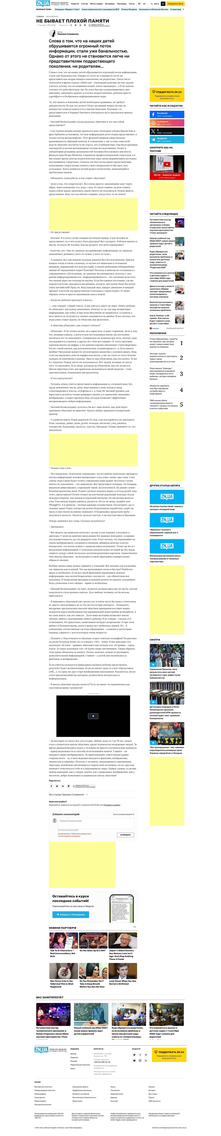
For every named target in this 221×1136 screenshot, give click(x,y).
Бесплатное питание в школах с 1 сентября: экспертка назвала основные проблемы (161, 306)
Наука (112, 1087)
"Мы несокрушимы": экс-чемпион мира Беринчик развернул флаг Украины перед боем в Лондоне (167, 750)
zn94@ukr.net (99, 1068)
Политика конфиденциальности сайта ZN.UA (169, 1128)
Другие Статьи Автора (165, 485)
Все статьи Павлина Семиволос (66, 794)
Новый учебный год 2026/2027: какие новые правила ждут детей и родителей (162, 242)
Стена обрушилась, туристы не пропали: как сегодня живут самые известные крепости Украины (164, 343)
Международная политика (45, 1090)
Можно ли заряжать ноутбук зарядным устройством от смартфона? (159, 389)
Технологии (115, 1090)
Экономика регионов (43, 1105)
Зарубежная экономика (82, 1090)
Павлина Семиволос (68, 34)
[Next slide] (183, 9)
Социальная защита (80, 1087)
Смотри (155, 639)
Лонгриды (121, 4)
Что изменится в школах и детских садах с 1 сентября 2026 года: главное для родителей (162, 277)
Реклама (73, 1061)
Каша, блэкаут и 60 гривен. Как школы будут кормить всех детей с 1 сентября (160, 319)
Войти (156, 4)
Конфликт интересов (81, 1094)
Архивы (73, 1054)
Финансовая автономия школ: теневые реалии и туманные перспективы (165, 559)
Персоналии (77, 1101)
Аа (163, 4)
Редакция (74, 1057)
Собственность (154, 1101)
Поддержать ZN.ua (175, 4)
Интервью (110, 4)
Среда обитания (116, 1094)
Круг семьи (152, 1094)
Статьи (84, 4)
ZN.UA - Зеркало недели (167, 175)
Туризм (151, 1097)
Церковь (113, 1097)
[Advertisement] (93, 214)
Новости (75, 4)
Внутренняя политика (43, 1087)
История (151, 1090)
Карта (72, 1069)
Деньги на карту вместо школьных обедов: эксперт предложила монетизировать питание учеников (162, 291)
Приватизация (40, 1101)
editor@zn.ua (107, 1074)
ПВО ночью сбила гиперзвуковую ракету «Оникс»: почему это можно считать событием (164, 404)
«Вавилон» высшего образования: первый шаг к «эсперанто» (164, 532)
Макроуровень (40, 1094)
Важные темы (43, 9)
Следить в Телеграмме (72, 914)
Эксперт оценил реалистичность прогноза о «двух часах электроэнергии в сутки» (163, 357)
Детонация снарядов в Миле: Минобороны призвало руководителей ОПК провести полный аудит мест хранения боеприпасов (165, 713)
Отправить (125, 835)
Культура (114, 1101)
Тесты (132, 4)
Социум (151, 1087)
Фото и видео (96, 4)
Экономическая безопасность (84, 1097)
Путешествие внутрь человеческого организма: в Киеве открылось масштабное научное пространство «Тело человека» (162, 226)
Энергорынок (40, 1097)
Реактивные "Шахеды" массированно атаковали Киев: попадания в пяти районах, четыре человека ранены (163, 373)
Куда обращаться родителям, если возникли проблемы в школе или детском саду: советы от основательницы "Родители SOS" (161, 259)
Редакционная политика (80, 1065)
